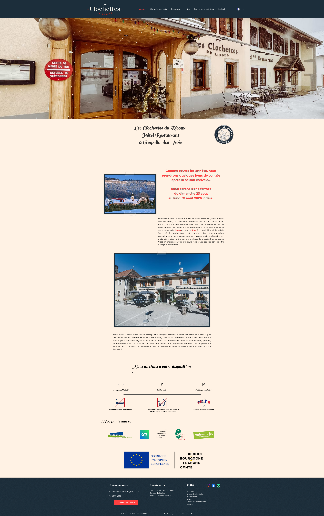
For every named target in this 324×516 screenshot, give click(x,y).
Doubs (178, 230)
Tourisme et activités (196, 502)
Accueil (190, 491)
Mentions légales (170, 514)
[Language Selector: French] (240, 9)
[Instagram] (208, 486)
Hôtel (189, 499)
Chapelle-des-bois (195, 494)
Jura (194, 230)
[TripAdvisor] (218, 486)
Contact (190, 504)
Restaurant (192, 497)
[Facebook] (213, 486)
